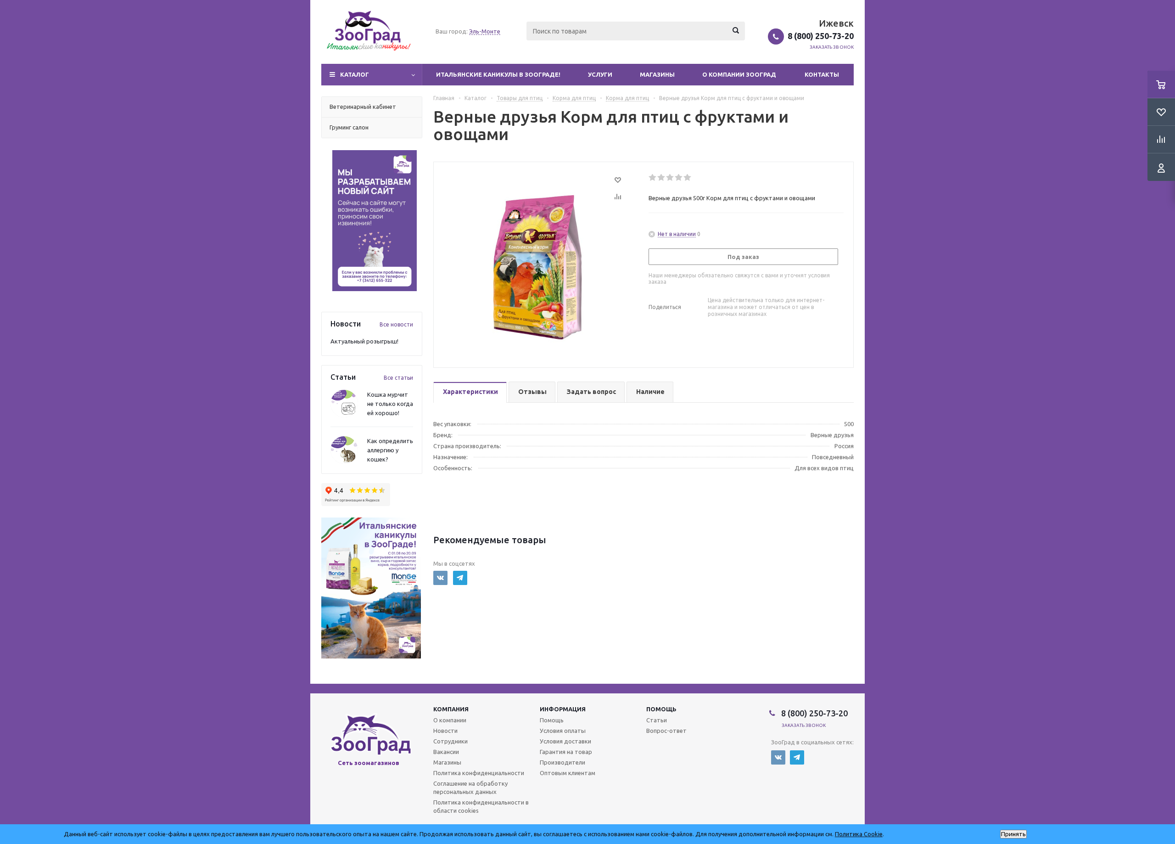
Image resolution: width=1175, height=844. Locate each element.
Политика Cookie (859, 834)
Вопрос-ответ (666, 730)
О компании (449, 720)
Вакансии (446, 751)
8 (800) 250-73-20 (821, 35)
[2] (661, 177)
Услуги (600, 74)
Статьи (656, 720)
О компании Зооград (739, 74)
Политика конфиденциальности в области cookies (481, 806)
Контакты (822, 74)
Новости (445, 730)
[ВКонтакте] (440, 578)
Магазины (657, 74)
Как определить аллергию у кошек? (390, 450)
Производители (562, 762)
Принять (1013, 834)
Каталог (354, 74)
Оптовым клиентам (567, 773)
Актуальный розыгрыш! (364, 341)
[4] (679, 177)
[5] (687, 177)
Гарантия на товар (566, 751)
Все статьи (398, 378)
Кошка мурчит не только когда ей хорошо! (390, 403)
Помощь (661, 709)
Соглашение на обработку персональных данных (470, 787)
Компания (451, 709)
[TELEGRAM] (460, 578)
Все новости (396, 324)
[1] (653, 177)
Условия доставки (565, 741)
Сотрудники (450, 741)
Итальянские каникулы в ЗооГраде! (498, 74)
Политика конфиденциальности (478, 773)
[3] (670, 177)
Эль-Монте (484, 31)
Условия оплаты (563, 730)
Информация (563, 709)
